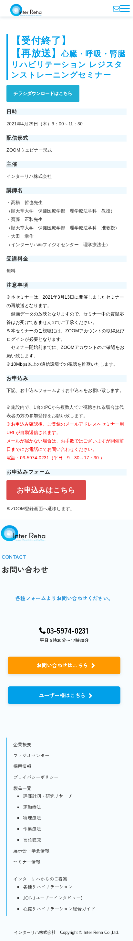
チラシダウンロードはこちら (43, 93)
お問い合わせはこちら (62, 665)
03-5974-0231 (67, 630)
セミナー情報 (26, 861)
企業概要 (22, 744)
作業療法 (32, 828)
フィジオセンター (31, 755)
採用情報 (22, 766)
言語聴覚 (32, 839)
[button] (125, 8)
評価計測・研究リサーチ (48, 796)
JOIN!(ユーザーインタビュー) (52, 897)
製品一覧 (22, 788)
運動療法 (32, 807)
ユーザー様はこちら (62, 695)
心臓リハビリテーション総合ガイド (59, 908)
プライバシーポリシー (35, 777)
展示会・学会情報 (31, 850)
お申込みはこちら (46, 490)
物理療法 (32, 817)
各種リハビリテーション (48, 886)
